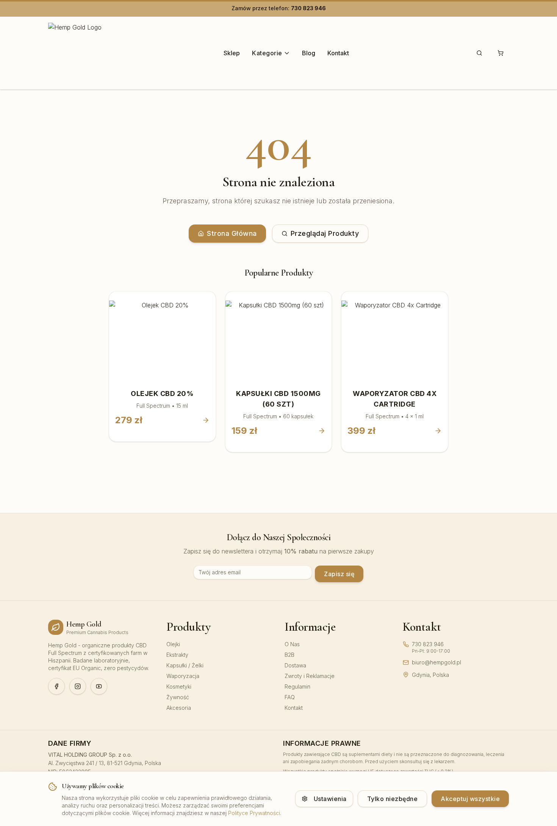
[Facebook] (56, 686)
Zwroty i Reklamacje (310, 676)
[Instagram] (77, 686)
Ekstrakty (177, 654)
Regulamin (297, 686)
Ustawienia (330, 799)
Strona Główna (232, 233)
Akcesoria (178, 707)
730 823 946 (308, 8)
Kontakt (338, 53)
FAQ (290, 697)
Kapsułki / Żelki (184, 665)
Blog (308, 53)
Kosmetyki (178, 686)
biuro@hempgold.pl (436, 662)
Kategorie (267, 53)
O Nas (292, 644)
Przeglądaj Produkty (325, 233)
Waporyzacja (182, 676)
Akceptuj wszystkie (470, 799)
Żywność (177, 697)
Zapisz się (339, 574)
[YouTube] (99, 686)
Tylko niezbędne (392, 799)
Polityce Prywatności (254, 813)
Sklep (232, 53)
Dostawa (295, 665)
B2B (289, 654)
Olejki (173, 644)
